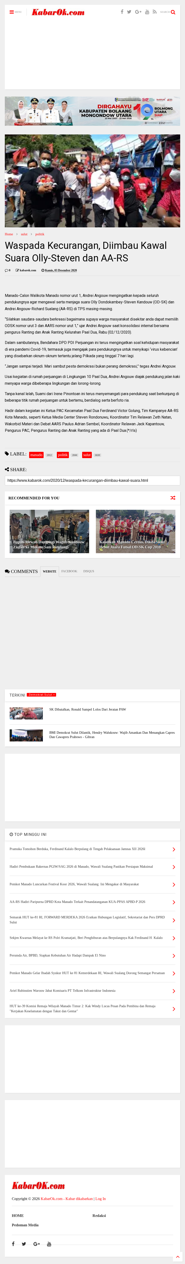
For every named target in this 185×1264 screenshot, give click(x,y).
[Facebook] (122, 12)
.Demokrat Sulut (40, 694)
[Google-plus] (138, 12)
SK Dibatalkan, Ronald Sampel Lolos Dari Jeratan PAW (87, 709)
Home (9, 234)
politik (39, 234)
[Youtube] (147, 12)
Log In (100, 1199)
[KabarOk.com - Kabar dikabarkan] (58, 13)
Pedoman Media (25, 1225)
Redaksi (99, 1216)
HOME (18, 1216)
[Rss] (155, 12)
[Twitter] (129, 12)
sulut (24, 234)
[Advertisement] (92, 55)
